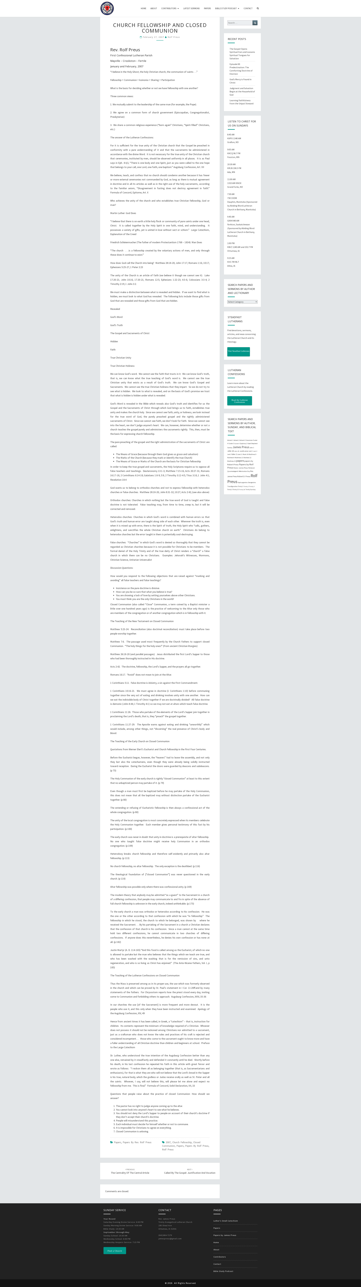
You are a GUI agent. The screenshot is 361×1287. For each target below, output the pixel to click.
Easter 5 (231, 443)
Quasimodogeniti (232, 471)
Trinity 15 (236, 489)
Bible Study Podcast (226, 8)
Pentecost (251, 468)
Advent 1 (230, 440)
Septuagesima (243, 482)
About (153, 8)
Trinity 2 (246, 486)
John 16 (230, 451)
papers (180, 1145)
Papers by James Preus (224, 1235)
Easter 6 (236, 443)
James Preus (241, 447)
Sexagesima (252, 482)
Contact (248, 8)
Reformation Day (244, 471)
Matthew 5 (252, 454)
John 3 (252, 448)
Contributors (168, 8)
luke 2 (234, 454)
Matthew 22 (247, 458)
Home (143, 8)
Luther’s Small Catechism (225, 1221)
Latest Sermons (191, 8)
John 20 (236, 451)
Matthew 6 (230, 458)
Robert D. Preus (243, 476)
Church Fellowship (182, 1142)
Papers (207, 8)
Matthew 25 (231, 461)
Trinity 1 (240, 486)
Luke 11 (239, 454)
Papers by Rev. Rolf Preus (137, 1142)
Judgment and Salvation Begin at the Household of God (242, 91)
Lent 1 (251, 451)
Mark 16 (245, 454)
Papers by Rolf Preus (197, 1145)
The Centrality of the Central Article (130, 1171)
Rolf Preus (174, 37)
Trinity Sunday (250, 489)
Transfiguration (232, 486)
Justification (243, 451)
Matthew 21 (239, 457)
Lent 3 (229, 454)
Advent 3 (243, 440)
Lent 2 (255, 451)
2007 (168, 1142)
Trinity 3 (251, 486)
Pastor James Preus (241, 468)
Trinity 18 (242, 489)
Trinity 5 (229, 489)
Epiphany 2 (243, 443)
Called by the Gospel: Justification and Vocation (189, 1171)
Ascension (249, 440)
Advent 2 (236, 440)
